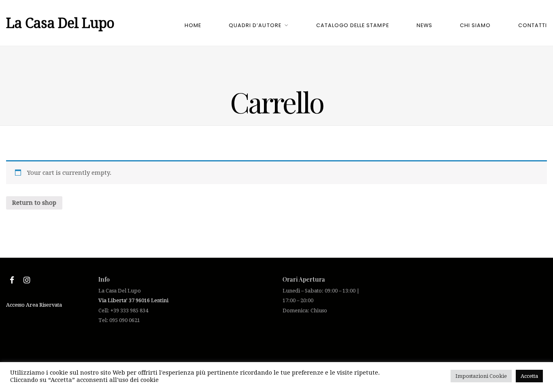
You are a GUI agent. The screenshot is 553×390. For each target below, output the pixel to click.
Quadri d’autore (255, 25)
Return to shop (34, 202)
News (424, 25)
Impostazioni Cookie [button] (481, 376)
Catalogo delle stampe (352, 25)
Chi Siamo (475, 25)
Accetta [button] (529, 376)
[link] (133, 300)
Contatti (532, 25)
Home (193, 25)
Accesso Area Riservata (34, 305)
